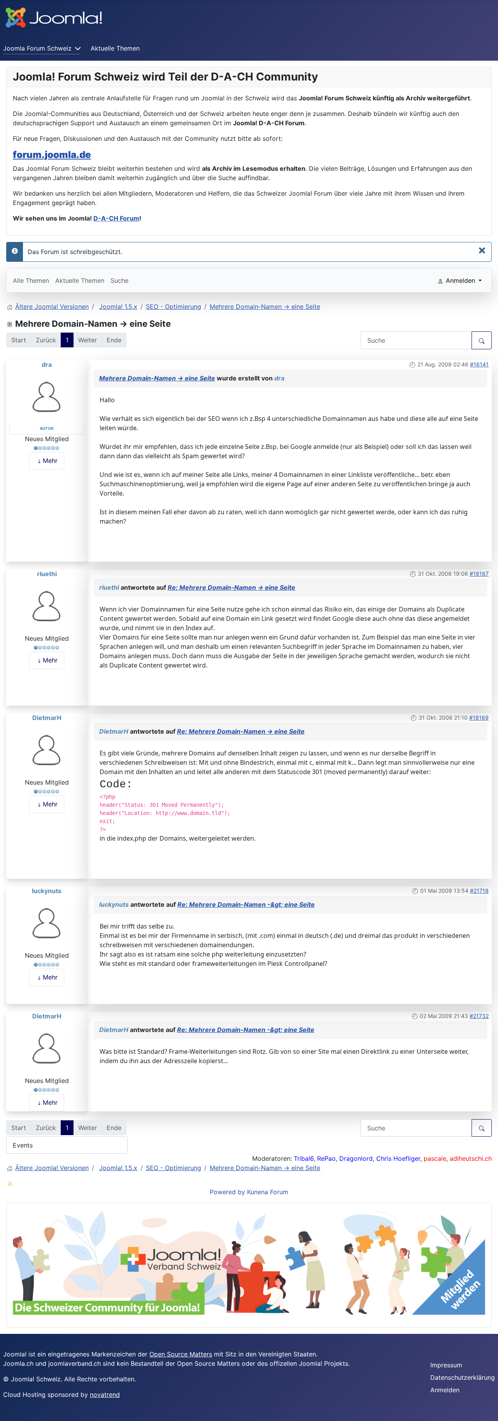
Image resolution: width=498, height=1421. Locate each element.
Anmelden (444, 1390)
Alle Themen (31, 280)
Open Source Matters (180, 1354)
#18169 (479, 717)
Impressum (446, 1365)
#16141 (479, 364)
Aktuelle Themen (115, 48)
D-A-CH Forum (116, 218)
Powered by (227, 1192)
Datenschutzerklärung (462, 1377)
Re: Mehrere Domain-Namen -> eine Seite (231, 587)
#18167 (479, 573)
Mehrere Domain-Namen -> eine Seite (157, 378)
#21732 (479, 1016)
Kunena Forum (267, 1192)
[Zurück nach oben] (484, 1406)
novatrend (105, 1394)
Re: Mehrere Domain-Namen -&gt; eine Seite (246, 904)
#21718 (479, 890)
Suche (119, 280)
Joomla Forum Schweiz (37, 48)
